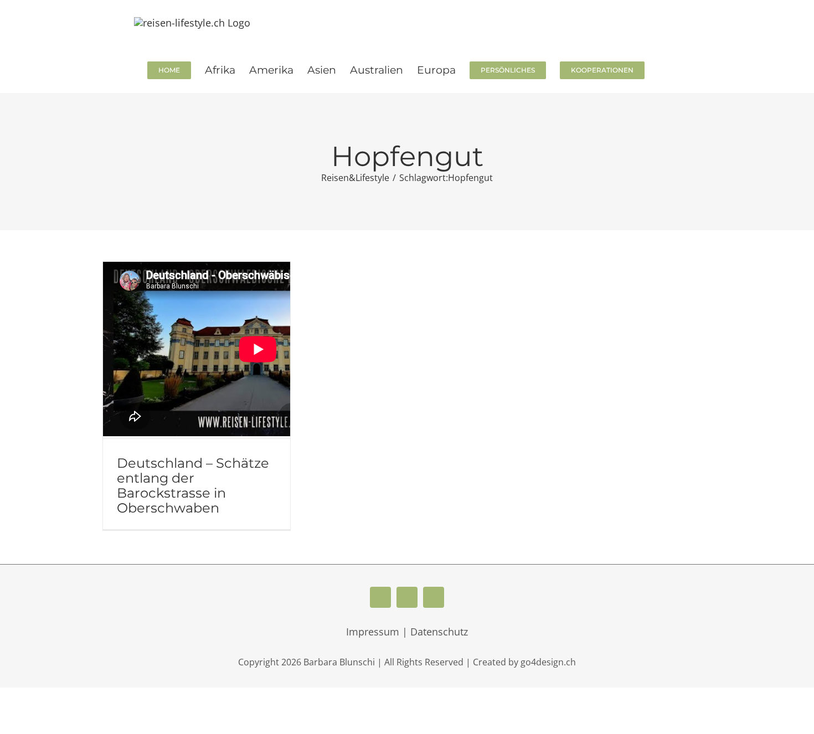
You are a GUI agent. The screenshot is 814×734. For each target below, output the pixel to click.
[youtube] (407, 597)
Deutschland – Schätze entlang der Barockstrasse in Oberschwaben (193, 485)
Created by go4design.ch (524, 662)
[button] (662, 69)
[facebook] (380, 597)
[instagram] (433, 597)
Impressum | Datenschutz (407, 631)
